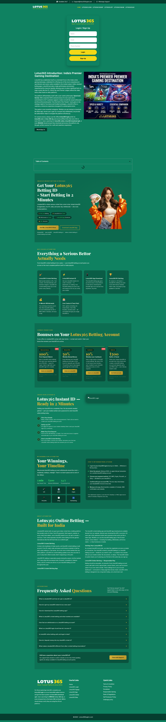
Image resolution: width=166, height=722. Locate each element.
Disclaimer (106, 689)
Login (83, 52)
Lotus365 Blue (129, 7)
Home (79, 7)
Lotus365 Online (119, 7)
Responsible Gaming (109, 692)
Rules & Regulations (109, 694)
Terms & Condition (108, 684)
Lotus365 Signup (98, 7)
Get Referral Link (116, 373)
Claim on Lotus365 (46, 371)
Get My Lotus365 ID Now (48, 227)
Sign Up (83, 58)
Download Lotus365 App (69, 227)
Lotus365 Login (86, 7)
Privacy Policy (107, 686)
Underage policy (108, 699)
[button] (129, 161)
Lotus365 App (108, 7)
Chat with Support (118, 657)
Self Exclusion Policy (109, 697)
